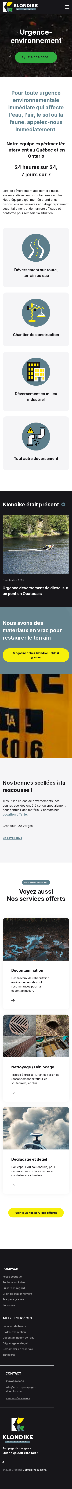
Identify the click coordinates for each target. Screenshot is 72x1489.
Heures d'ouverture (18, 1398)
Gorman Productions (34, 1469)
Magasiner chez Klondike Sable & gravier (36, 655)
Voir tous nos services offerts (36, 1212)
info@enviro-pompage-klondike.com (21, 1389)
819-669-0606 (37, 57)
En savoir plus (12, 837)
